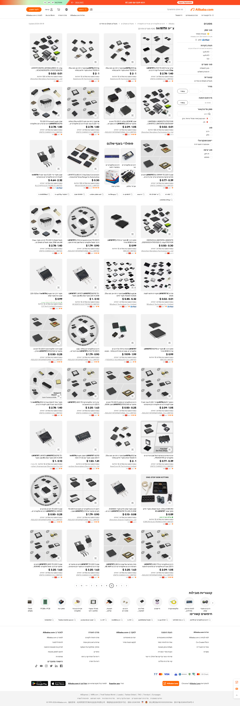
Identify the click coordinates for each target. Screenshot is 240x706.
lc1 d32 (167, 194)
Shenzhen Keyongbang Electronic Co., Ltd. (83, 466)
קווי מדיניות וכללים (165, 661)
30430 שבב (78, 194)
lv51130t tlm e (178, 620)
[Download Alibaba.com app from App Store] (58, 683)
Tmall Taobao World (107, 695)
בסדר (182, 91)
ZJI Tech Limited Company (51, 306)
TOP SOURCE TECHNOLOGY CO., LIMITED (120, 360)
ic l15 (129, 620)
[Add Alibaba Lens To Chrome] (170, 683)
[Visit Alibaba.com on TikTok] (36, 665)
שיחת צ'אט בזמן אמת (91, 642)
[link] (237, 682)
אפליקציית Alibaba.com (77, 683)
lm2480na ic (116, 620)
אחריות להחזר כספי (165, 642)
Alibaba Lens (195, 683)
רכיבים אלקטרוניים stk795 (199, 620)
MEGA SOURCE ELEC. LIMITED (87, 185)
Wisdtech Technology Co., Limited (160, 304)
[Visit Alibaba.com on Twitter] (51, 665)
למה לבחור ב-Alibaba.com (199, 637)
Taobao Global (130, 695)
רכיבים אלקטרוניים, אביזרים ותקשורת (151, 24)
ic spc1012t (162, 620)
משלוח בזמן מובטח (165, 647)
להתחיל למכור (57, 642)
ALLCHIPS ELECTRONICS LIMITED (48, 185)
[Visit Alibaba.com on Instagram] (46, 665)
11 (81, 586)
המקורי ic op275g (61, 194)
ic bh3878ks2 (43, 194)
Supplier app (114, 683)
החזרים (96, 652)
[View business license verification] (142, 702)
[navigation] (194, 305)
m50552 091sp (165, 200)
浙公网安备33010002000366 (160, 702)
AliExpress (84, 695)
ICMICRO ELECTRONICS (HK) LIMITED (158, 522)
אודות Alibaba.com (201, 632)
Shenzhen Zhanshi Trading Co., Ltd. (122, 520)
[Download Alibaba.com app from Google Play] (39, 683)
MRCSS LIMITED (129, 251)
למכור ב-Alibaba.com (55, 637)
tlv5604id (48, 620)
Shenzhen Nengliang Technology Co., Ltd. (46, 79)
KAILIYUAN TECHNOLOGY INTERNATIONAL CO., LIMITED (120, 132)
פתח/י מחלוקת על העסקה (89, 647)
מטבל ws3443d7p (144, 620)
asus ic (139, 194)
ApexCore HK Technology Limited (123, 79)
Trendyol (146, 695)
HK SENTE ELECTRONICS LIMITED (85, 304)
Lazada (120, 695)
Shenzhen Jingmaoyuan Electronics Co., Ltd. (46, 466)
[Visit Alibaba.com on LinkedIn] (56, 665)
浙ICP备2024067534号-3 (184, 702)
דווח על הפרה (94, 661)
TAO (139, 695)
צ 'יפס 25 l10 (153, 194)
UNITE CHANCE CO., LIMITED (161, 79)
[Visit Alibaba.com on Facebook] (61, 665)
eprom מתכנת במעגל (65, 620)
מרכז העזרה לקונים (92, 637)
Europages (156, 695)
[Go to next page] (76, 585)
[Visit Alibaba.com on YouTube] (41, 665)
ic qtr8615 (126, 194)
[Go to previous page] (126, 585)
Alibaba (171, 24)
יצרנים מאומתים (130, 637)
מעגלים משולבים (127, 24)
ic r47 (102, 620)
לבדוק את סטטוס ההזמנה (53, 647)
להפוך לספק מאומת (55, 652)
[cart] (58, 10)
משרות (206, 652)
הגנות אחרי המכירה (165, 652)
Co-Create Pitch (202, 642)
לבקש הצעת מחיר (129, 642)
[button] (91, 9)
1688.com (94, 695)
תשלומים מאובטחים (164, 637)
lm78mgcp (112, 194)
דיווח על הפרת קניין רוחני (90, 657)
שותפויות (59, 657)
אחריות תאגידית (203, 647)
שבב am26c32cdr (87, 620)
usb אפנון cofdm (95, 194)
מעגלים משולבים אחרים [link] (108, 24)
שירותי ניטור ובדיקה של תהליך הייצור (159, 657)
